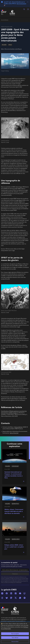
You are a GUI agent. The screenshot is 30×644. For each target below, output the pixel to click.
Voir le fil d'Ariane (4, 20)
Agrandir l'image (5, 142)
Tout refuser (15, 637)
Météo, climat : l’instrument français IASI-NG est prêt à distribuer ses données (14, 511)
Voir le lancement (21, 3)
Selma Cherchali (14, 433)
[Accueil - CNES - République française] (15, 610)
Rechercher (24, 9)
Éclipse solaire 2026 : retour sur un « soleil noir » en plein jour (14, 547)
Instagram (2, 593)
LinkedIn (11, 593)
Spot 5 (21, 200)
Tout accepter (15, 634)
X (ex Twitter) (15, 598)
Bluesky (6, 598)
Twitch (24, 593)
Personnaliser (15, 641)
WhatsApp (20, 598)
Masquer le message (28, 2)
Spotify (24, 598)
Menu (28, 9)
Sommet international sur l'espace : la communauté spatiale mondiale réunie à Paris (13, 475)
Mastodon (11, 598)
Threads (2, 598)
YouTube (20, 593)
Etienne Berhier (18, 427)
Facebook (6, 593)
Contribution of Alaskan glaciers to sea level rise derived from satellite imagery (14, 412)
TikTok (15, 593)
